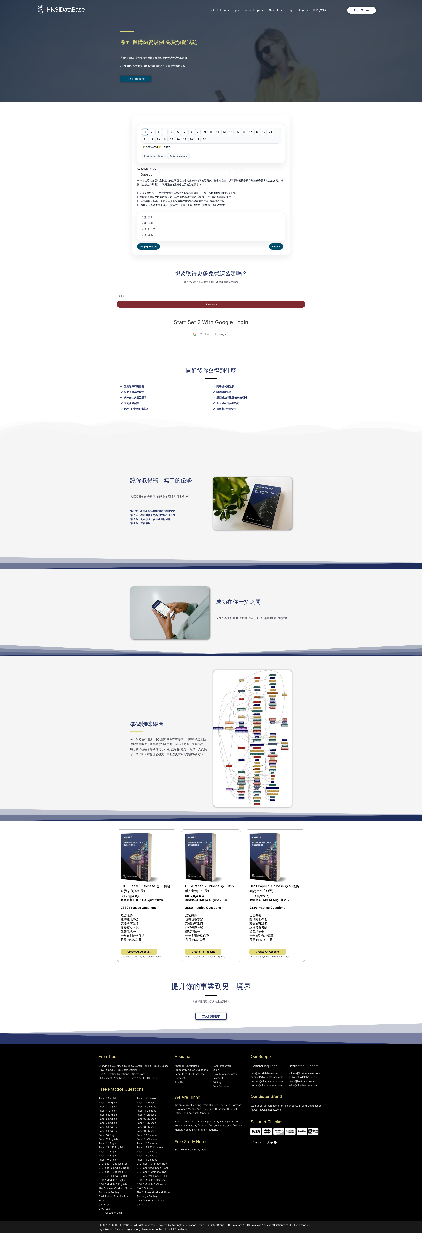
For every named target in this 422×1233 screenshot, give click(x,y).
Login (290, 10)
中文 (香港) (319, 10)
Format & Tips (252, 10)
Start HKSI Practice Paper (224, 10)
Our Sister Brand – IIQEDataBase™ (224, 1225)
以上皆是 (148, 223)
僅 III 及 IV (149, 229)
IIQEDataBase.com (270, 1109)
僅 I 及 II (147, 217)
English (303, 10)
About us (273, 10)
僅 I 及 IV (148, 235)
